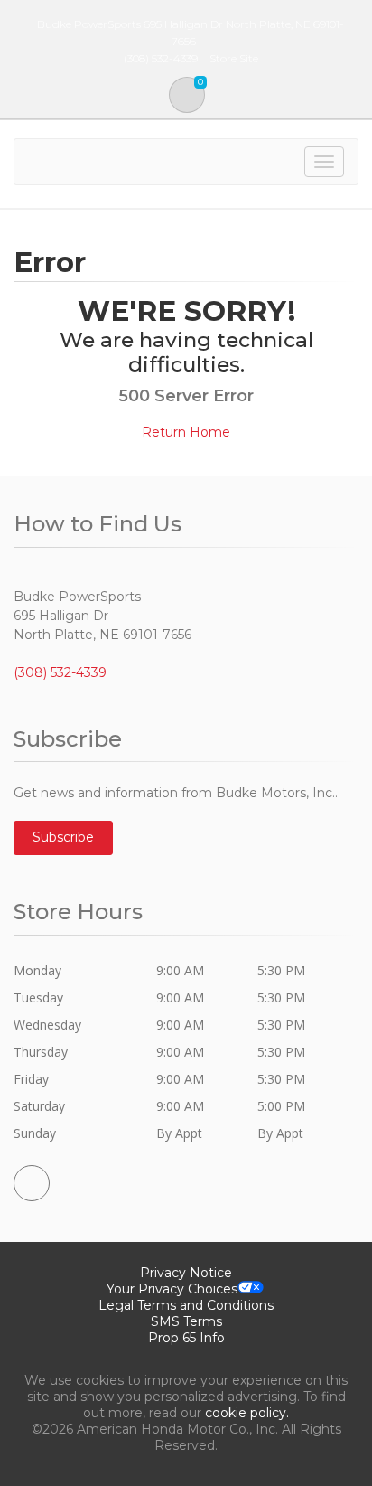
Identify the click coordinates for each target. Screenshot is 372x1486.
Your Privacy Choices (172, 1289)
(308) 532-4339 (60, 672)
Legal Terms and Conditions (186, 1305)
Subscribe (63, 837)
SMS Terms (186, 1321)
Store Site (233, 58)
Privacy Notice (186, 1273)
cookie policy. (247, 1413)
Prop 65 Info (186, 1338)
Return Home (186, 432)
